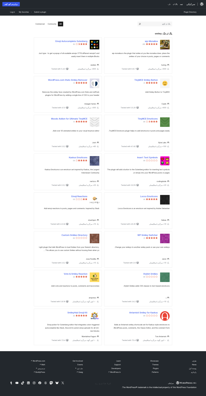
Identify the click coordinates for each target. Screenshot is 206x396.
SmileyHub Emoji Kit (77, 312)
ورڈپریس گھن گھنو (11, 4)
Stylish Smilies (150, 274)
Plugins (156, 368)
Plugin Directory (190, 12)
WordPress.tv (114, 372)
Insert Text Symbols (147, 157)
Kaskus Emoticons (78, 157)
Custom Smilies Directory (74, 235)
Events (80, 365)
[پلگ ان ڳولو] (139, 24)
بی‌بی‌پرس (40, 368)
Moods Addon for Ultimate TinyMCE (69, 118)
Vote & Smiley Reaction (75, 274)
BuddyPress (39, 372)
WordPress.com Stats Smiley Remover (67, 80)
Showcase (154, 361)
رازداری (193, 372)
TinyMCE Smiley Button (146, 80)
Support (117, 365)
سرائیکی (171, 383)
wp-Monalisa (151, 41)
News (194, 365)
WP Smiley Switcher (147, 235)
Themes (155, 365)
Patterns (155, 372)
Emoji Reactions (79, 196)
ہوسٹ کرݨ (192, 368)
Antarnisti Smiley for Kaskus (143, 312)
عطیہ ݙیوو (79, 368)
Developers (116, 368)
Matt (42, 365)
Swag (79, 372)
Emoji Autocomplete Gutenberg (71, 41)
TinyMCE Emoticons (148, 118)
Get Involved (78, 361)
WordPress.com (38, 361)
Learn (118, 361)
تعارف (194, 361)
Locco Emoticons (149, 196)
